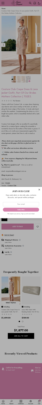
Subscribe (21, 210)
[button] (39, 190)
